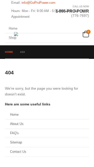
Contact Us (18, 151)
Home (14, 114)
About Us (17, 124)
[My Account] (77, 34)
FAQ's (14, 133)
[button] (9, 34)
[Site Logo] (39, 34)
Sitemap (16, 142)
